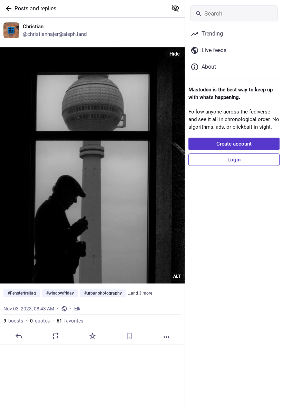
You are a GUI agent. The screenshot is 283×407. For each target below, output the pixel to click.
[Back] (7, 8)
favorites (70, 321)
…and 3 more (140, 293)
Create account (234, 144)
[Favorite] (92, 336)
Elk (77, 308)
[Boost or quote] (55, 336)
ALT (176, 276)
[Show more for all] (175, 8)
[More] (166, 337)
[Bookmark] (129, 336)
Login (234, 160)
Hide (174, 54)
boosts (13, 321)
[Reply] (18, 336)
